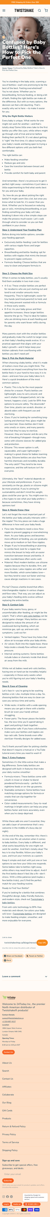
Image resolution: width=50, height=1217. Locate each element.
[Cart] (45, 10)
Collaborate (8, 1094)
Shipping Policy (10, 1150)
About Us (7, 1062)
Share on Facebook (14, 956)
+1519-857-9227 (9, 1021)
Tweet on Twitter (36, 956)
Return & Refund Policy (14, 1126)
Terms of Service (10, 1142)
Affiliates (6, 1086)
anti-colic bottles (31, 615)
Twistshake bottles (22, 913)
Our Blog (6, 1102)
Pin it (9, 960)
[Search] (38, 10)
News (10, 68)
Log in (6, 1204)
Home (4, 68)
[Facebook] (7, 1196)
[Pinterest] (11, 1196)
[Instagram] (3, 1196)
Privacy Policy (9, 1134)
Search (5, 1070)
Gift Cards (7, 1110)
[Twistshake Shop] (24, 10)
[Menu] (5, 10)
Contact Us (8, 1052)
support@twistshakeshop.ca (12, 1018)
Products (6, 1118)
